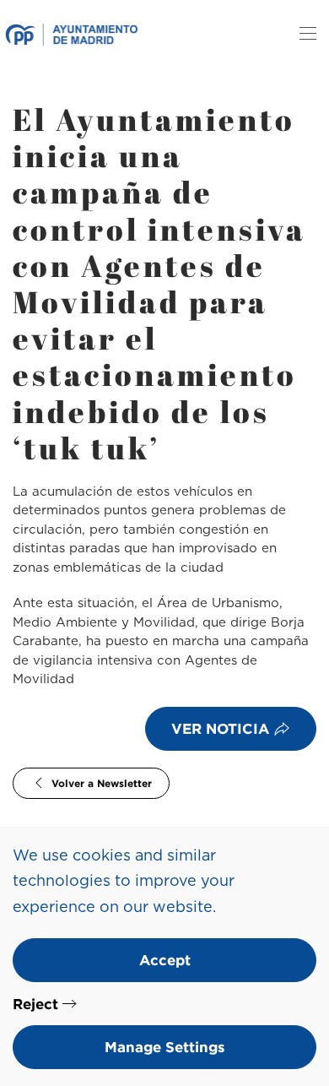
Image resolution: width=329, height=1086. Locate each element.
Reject (35, 1004)
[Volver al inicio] (71, 34)
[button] (307, 34)
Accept (165, 960)
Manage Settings (165, 1047)
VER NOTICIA (220, 728)
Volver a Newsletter (101, 783)
